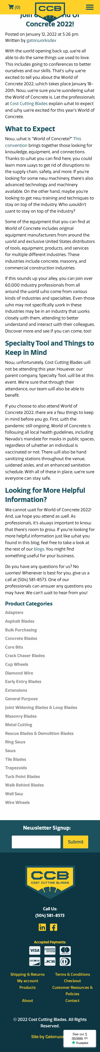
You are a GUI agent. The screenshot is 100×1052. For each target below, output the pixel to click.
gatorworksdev (41, 40)
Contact (72, 1000)
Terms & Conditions (72, 974)
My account (27, 981)
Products (27, 987)
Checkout (72, 981)
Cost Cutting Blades (29, 103)
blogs (39, 549)
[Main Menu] (90, 7)
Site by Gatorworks (50, 1036)
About (27, 1000)
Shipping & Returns (28, 974)
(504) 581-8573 (50, 915)
